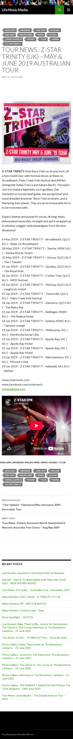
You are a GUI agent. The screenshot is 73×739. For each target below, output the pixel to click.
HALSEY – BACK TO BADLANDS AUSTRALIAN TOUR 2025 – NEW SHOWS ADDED (34, 581)
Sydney (31, 39)
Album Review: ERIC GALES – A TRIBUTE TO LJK (31, 596)
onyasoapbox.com (13, 389)
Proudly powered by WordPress (18, 734)
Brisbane (25, 30)
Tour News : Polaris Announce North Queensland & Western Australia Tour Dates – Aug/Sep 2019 (33, 523)
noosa (53, 34)
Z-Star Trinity (13, 44)
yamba (55, 39)
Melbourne (26, 34)
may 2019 (9, 34)
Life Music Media (15, 10)
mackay (55, 30)
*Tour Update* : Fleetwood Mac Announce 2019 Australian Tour (31, 505)
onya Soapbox (13, 39)
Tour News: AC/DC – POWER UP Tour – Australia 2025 (34, 637)
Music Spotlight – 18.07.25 (17, 617)
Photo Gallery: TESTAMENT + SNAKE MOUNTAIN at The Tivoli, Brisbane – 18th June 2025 (36, 687)
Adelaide (10, 30)
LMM (19, 77)
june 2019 (40, 30)
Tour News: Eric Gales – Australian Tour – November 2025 (36, 590)
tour (43, 39)
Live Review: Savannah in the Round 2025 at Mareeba (33, 573)
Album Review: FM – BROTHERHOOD (24, 603)
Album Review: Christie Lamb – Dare (23, 610)
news (41, 34)
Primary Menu (68, 9)
